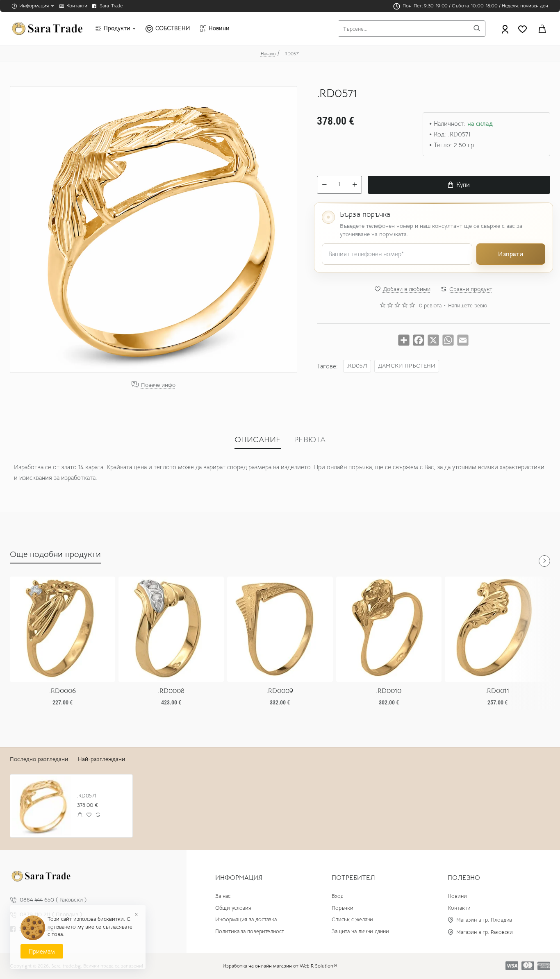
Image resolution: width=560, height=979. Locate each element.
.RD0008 (171, 691)
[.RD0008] (171, 629)
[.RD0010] (389, 629)
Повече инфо (158, 384)
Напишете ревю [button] (467, 305)
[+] (355, 184)
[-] (324, 184)
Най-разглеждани (101, 759)
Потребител (353, 878)
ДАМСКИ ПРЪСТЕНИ (406, 365)
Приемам (42, 951)
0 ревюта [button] (430, 305)
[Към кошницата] (542, 28)
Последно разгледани (39, 759)
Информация (238, 878)
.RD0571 (357, 365)
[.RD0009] (279, 629)
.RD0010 (388, 691)
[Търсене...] (477, 28)
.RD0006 (62, 691)
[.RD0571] (41, 806)
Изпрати (510, 254)
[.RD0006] (62, 629)
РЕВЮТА (310, 439)
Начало (268, 54)
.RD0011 (497, 691)
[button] (459, 185)
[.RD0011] (497, 629)
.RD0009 (279, 691)
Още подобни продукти (55, 554)
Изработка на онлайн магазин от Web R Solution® (280, 966)
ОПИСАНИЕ (257, 439)
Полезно (464, 878)
